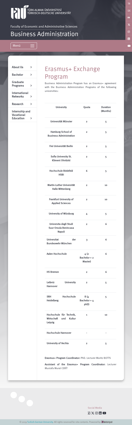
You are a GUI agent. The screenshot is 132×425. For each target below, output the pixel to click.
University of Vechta (58, 343)
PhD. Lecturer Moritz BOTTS (96, 358)
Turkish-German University (40, 422)
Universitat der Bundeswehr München (61, 241)
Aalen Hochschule (57, 254)
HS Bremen (53, 272)
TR (129, 3)
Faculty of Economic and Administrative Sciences (43, 26)
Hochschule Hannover (59, 333)
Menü (17, 45)
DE (129, 11)
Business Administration (44, 33)
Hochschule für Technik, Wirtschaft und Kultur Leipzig (61, 318)
